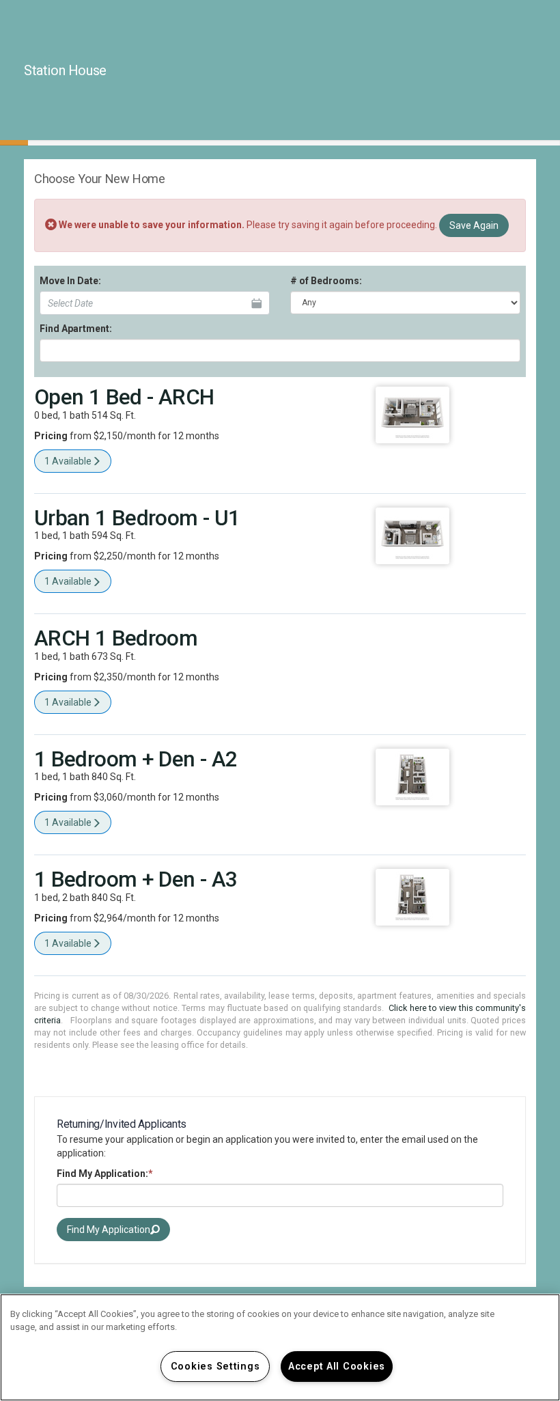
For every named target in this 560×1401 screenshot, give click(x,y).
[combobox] (280, 350)
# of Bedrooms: (326, 280)
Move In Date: (70, 280)
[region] (280, 1347)
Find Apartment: (76, 328)
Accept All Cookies (336, 1366)
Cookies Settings (215, 1366)
